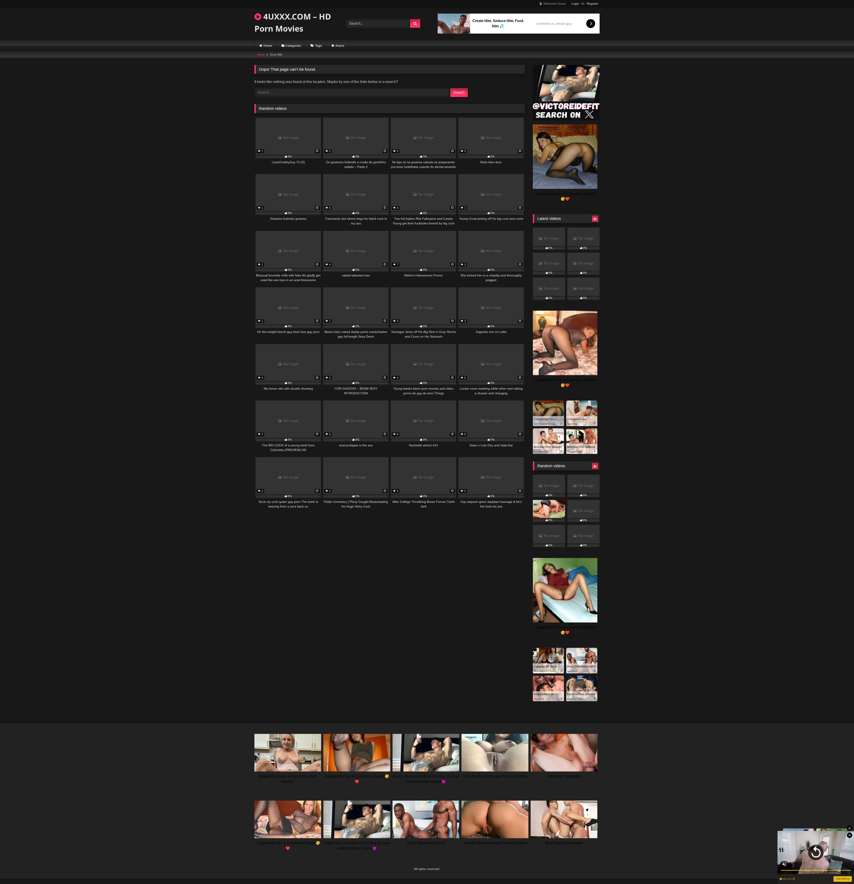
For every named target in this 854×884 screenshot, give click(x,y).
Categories (293, 45)
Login (575, 3)
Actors (339, 45)
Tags (318, 45)
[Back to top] (840, 870)
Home (268, 45)
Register (592, 3)
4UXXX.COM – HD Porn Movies (292, 22)
